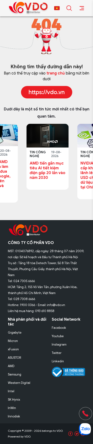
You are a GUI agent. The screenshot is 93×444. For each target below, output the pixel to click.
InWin (12, 408)
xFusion (13, 349)
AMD (11, 366)
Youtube (58, 336)
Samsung (14, 374)
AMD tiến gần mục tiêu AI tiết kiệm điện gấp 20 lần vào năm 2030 (32, 170)
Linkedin (58, 361)
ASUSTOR (14, 358)
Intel (11, 391)
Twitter (57, 353)
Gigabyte (14, 332)
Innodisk (14, 416)
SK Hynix (14, 400)
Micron (13, 341)
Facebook (59, 328)
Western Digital (19, 383)
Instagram (59, 344)
